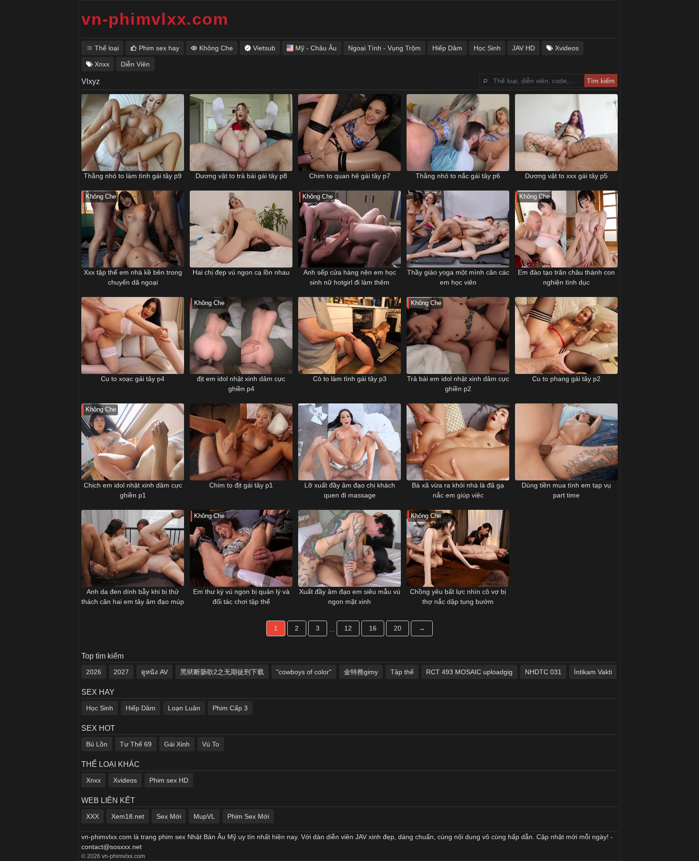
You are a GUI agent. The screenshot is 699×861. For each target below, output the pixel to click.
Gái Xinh (177, 744)
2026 (93, 672)
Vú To (210, 744)
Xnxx (93, 780)
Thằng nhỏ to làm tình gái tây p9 (133, 176)
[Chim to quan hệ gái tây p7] (349, 132)
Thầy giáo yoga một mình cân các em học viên (458, 277)
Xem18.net (127, 816)
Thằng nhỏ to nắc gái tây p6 (458, 176)
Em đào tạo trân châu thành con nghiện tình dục (566, 277)
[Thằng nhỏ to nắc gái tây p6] (458, 132)
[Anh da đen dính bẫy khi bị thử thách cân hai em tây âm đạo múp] (132, 548)
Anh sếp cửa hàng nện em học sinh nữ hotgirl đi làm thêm (349, 277)
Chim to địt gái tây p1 (241, 485)
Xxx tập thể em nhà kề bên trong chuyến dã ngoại (133, 277)
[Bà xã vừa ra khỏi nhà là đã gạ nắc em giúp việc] (458, 441)
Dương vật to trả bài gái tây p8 (241, 176)
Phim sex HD (168, 780)
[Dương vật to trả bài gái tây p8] (241, 132)
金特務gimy (361, 672)
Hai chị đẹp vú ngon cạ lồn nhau (241, 272)
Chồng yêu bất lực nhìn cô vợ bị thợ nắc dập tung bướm (458, 596)
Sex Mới (168, 816)
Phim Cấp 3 (230, 708)
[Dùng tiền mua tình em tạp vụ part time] (566, 441)
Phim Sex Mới (248, 816)
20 (397, 628)
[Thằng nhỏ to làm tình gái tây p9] (132, 132)
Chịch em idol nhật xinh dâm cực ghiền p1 (133, 490)
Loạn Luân (184, 708)
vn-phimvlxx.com (154, 19)
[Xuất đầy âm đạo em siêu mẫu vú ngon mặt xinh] (349, 548)
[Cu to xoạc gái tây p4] (132, 335)
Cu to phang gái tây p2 (566, 379)
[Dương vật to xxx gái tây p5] (566, 132)
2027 (121, 672)
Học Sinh (99, 708)
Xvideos (125, 780)
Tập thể (402, 672)
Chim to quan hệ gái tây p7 (349, 176)
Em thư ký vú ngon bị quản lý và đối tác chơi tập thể (241, 596)
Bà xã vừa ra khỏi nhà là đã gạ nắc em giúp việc (458, 490)
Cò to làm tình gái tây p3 (350, 379)
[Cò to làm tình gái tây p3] (349, 335)
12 (348, 628)
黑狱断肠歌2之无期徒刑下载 (222, 672)
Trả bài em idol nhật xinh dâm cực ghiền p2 (458, 383)
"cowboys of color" (303, 672)
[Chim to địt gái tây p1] (241, 441)
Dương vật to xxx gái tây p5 (566, 176)
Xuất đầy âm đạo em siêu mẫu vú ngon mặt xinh (349, 596)
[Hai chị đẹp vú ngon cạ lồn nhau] (241, 229)
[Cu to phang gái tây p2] (566, 335)
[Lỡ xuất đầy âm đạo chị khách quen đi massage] (349, 441)
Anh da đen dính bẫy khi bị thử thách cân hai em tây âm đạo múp (132, 596)
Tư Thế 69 (136, 744)
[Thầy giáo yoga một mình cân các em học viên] (458, 229)
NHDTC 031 (543, 672)
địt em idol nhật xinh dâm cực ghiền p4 (241, 383)
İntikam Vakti (593, 672)
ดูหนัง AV (154, 672)
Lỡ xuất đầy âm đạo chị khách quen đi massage (349, 490)
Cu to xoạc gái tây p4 (133, 379)
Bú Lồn (96, 744)
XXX (92, 816)
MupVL (204, 816)
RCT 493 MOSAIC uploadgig (469, 672)
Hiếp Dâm (140, 708)
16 (373, 628)
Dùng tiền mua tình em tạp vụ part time (566, 490)
